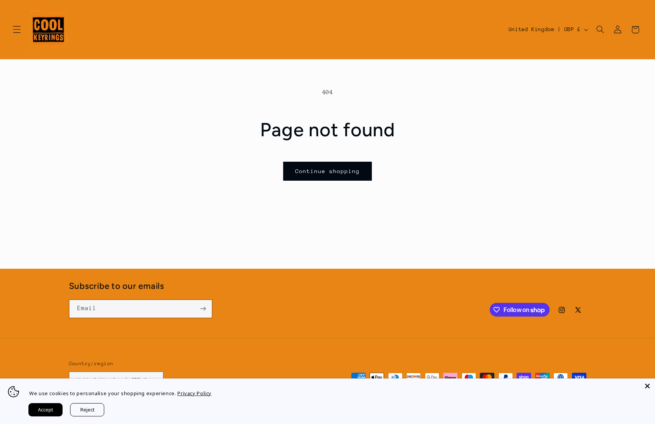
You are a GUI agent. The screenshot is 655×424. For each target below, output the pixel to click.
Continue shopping (327, 171)
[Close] (647, 386)
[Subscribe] (203, 308)
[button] (16, 29)
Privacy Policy (194, 393)
